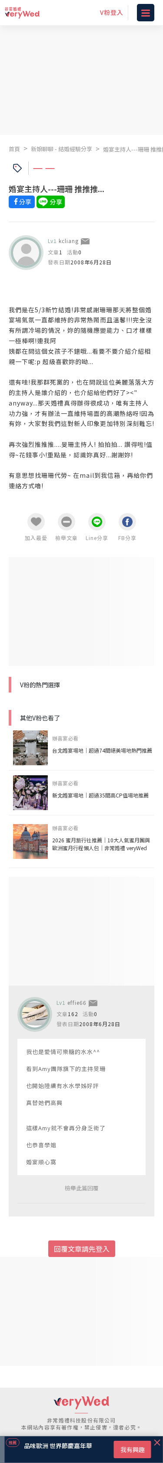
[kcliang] (26, 253)
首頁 (14, 149)
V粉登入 (111, 12)
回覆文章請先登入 (82, 1248)
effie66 (76, 1002)
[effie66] (35, 1014)
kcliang (69, 240)
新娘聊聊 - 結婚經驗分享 (61, 149)
